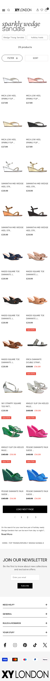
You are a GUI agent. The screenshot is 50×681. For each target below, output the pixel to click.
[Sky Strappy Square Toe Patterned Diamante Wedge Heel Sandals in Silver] (12, 387)
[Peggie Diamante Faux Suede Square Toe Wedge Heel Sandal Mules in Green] (12, 475)
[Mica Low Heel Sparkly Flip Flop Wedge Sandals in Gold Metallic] (12, 123)
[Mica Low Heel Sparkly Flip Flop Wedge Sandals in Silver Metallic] (12, 79)
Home (4, 543)
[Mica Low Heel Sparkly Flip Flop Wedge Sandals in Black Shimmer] (37, 123)
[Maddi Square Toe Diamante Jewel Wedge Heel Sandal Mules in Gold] (37, 255)
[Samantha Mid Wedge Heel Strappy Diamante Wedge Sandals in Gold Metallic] (37, 167)
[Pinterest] (25, 645)
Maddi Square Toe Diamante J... (10, 273)
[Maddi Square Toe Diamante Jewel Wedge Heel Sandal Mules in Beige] (37, 299)
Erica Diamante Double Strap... (34, 361)
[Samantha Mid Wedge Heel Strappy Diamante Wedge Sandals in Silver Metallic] (12, 167)
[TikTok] (35, 645)
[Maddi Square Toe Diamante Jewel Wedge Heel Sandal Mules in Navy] (12, 255)
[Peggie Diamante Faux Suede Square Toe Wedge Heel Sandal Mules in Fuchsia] (37, 431)
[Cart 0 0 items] (46, 10)
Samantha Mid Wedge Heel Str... (12, 185)
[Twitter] (45, 645)
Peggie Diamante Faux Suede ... (37, 449)
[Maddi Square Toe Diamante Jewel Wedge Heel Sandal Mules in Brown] (12, 343)
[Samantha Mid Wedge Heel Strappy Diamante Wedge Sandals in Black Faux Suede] (37, 211)
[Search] (9, 10)
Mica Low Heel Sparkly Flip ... (8, 97)
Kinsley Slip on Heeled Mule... (37, 405)
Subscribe (25, 586)
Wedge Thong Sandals (13, 37)
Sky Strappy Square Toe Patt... (11, 405)
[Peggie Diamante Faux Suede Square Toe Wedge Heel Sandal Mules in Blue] (37, 475)
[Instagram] (15, 645)
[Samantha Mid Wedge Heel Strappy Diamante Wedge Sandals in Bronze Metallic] (12, 211)
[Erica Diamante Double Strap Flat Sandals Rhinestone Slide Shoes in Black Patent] (37, 343)
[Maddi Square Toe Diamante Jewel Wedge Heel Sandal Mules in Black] (12, 299)
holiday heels (37, 37)
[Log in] (37, 10)
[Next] (35, 517)
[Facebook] (5, 645)
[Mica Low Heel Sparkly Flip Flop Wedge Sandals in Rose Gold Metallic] (37, 79)
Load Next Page (25, 509)
